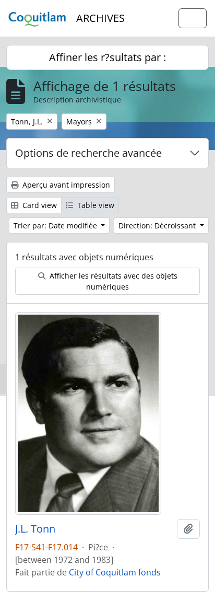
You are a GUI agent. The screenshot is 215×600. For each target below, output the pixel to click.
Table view (94, 205)
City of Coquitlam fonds (115, 572)
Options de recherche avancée (88, 153)
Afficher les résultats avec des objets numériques (112, 281)
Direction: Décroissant (158, 225)
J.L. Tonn (35, 529)
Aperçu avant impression (65, 185)
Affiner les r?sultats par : (107, 57)
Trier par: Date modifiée (56, 225)
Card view (38, 205)
